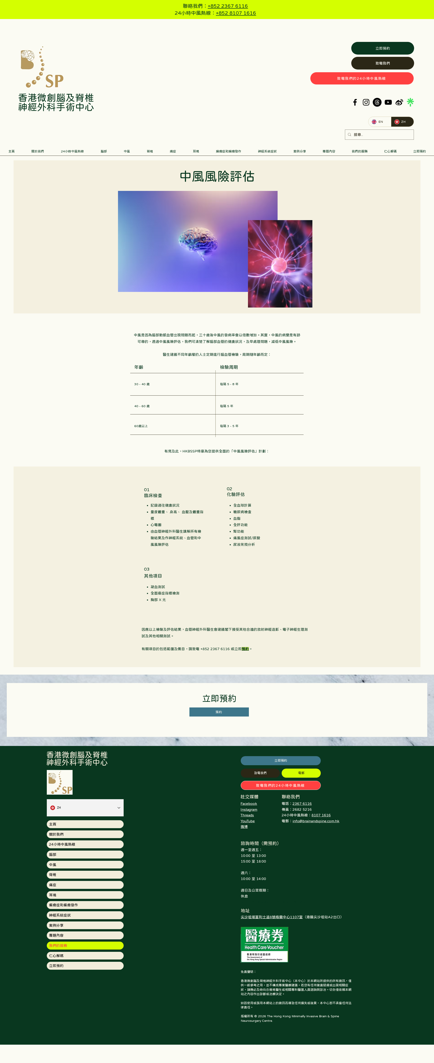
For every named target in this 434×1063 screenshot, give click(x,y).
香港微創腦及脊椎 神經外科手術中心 (56, 102)
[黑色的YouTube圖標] (388, 102)
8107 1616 (321, 815)
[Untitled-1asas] (399, 102)
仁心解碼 (56, 955)
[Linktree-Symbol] (410, 102)
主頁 (52, 824)
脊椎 (52, 874)
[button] (103, 153)
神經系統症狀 (60, 915)
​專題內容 (56, 935)
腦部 (52, 854)
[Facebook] (355, 102)
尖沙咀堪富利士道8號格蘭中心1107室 (272, 917)
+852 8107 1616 (236, 12)
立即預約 (56, 965)
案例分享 (56, 925)
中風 (52, 864)
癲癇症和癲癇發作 (63, 905)
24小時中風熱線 (62, 844)
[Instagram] (366, 102)
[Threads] (377, 102)
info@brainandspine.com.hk (315, 821)
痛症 (52, 885)
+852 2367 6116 (228, 5)
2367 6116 (302, 803)
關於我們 (56, 834)
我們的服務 (58, 945)
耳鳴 (52, 895)
